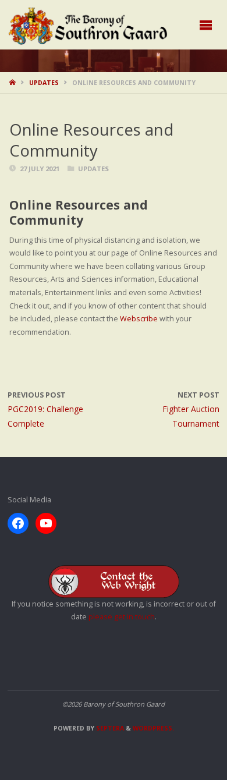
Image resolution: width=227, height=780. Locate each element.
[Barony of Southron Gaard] (88, 25)
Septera (109, 728)
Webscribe (139, 319)
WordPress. (153, 728)
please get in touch (121, 617)
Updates (44, 83)
